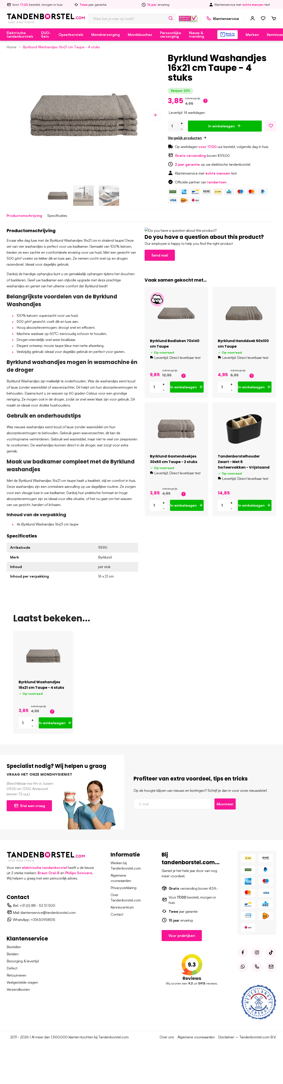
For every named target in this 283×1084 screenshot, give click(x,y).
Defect (12, 968)
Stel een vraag (32, 806)
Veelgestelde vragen (22, 982)
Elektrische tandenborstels (20, 34)
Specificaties (57, 215)
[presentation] (13, 115)
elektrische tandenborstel (44, 867)
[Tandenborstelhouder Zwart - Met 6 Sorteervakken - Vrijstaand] (244, 429)
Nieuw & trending (196, 34)
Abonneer (225, 804)
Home (11, 47)
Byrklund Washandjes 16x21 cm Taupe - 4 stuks (61, 47)
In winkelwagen (221, 126)
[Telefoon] (257, 966)
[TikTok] (271, 952)
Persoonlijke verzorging (170, 34)
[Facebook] (242, 952)
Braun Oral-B (48, 873)
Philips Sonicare (78, 873)
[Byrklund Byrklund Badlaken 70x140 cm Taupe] (176, 313)
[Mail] (271, 966)
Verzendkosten (18, 989)
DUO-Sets (46, 34)
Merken (252, 34)
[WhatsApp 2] (242, 966)
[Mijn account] (252, 18)
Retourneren (16, 975)
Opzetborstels (71, 34)
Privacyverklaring (123, 887)
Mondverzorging (105, 34)
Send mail (159, 255)
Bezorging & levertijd (23, 961)
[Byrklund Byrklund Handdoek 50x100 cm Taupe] (244, 313)
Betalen (13, 954)
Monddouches (140, 34)
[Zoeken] (171, 18)
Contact (117, 914)
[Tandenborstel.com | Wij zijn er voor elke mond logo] (46, 18)
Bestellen (14, 947)
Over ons (167, 1037)
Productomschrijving (24, 215)
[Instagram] (257, 952)
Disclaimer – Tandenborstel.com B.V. (247, 1037)
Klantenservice (226, 18)
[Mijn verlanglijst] (263, 18)
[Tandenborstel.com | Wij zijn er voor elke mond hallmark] (188, 18)
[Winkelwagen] (273, 18)
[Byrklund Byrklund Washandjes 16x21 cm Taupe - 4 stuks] (43, 656)
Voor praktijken (181, 935)
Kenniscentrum (122, 907)
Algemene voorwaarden (196, 1037)
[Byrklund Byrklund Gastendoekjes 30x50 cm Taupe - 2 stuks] (176, 429)
